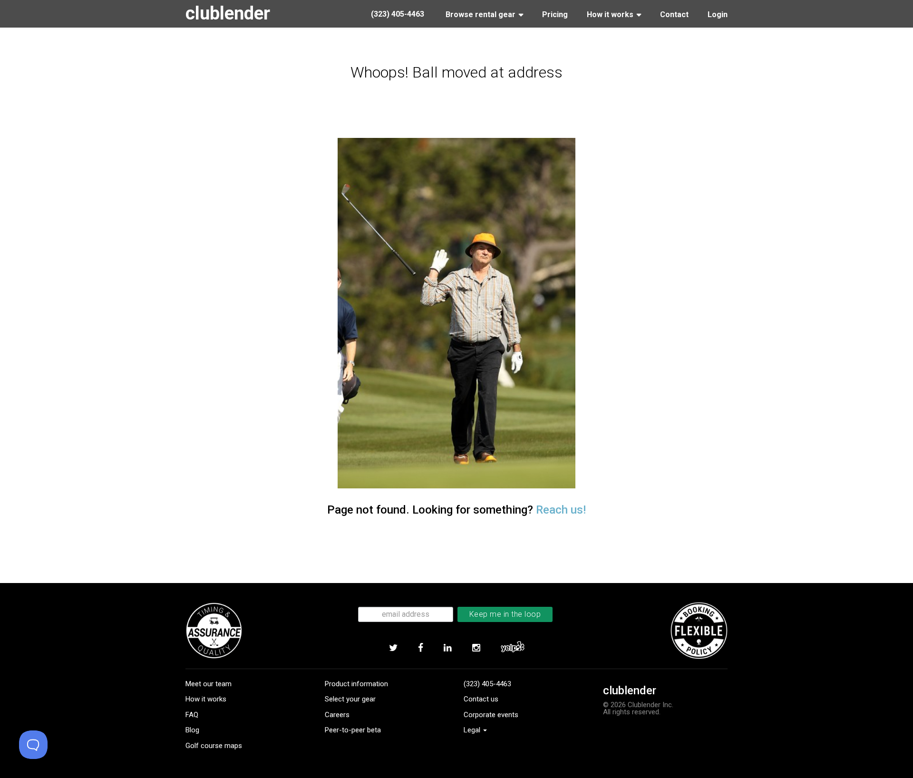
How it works (205, 699)
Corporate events (491, 714)
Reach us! (561, 509)
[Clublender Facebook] (420, 647)
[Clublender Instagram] (476, 647)
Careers (337, 714)
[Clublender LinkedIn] (447, 647)
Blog (192, 730)
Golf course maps (213, 745)
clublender (227, 13)
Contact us (481, 699)
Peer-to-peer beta (353, 730)
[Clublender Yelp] (512, 647)
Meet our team (208, 684)
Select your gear (350, 699)
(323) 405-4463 (487, 684)
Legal (473, 730)
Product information (356, 684)
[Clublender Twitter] (393, 647)
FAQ (191, 714)
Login (718, 14)
